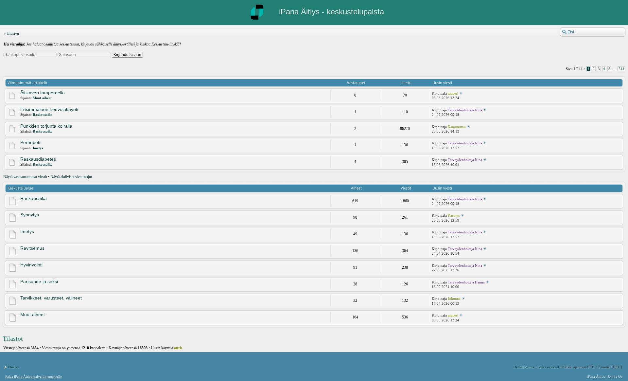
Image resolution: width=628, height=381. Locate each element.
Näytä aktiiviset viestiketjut (71, 176)
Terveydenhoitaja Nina (465, 110)
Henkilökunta (524, 367)
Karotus (454, 215)
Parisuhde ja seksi (39, 281)
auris (178, 348)
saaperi (453, 93)
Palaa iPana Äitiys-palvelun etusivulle (33, 376)
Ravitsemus (32, 248)
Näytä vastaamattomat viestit (25, 176)
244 (621, 69)
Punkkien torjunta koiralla (46, 126)
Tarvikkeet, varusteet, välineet (51, 297)
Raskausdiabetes (38, 159)
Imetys (38, 148)
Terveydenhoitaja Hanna (466, 282)
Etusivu (13, 33)
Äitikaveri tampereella (42, 92)
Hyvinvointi (31, 264)
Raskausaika (43, 115)
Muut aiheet (42, 98)
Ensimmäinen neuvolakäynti (49, 109)
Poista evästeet (548, 367)
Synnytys (29, 214)
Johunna (454, 298)
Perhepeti (30, 142)
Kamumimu (457, 127)
